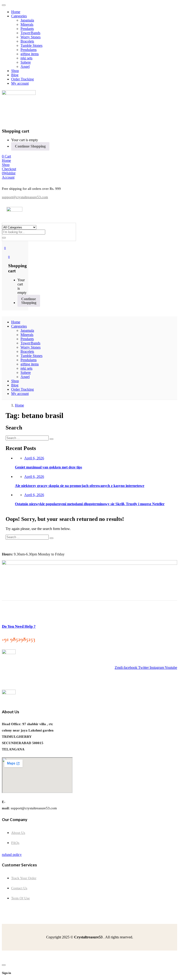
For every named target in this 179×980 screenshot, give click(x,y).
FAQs (15, 843)
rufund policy (12, 855)
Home (19, 405)
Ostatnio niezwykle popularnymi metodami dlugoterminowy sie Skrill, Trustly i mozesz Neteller (90, 504)
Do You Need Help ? (19, 626)
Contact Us (19, 888)
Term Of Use (20, 898)
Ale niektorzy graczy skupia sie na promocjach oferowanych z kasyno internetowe (79, 486)
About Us (18, 833)
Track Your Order (23, 878)
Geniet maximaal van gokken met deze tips (48, 467)
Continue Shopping (30, 146)
